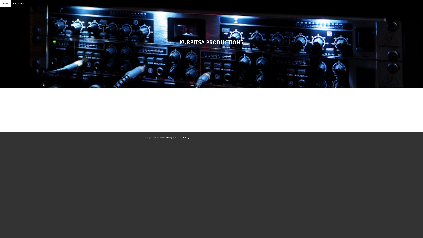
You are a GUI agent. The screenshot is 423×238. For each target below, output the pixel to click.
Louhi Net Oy (183, 138)
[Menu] (5, 3)
